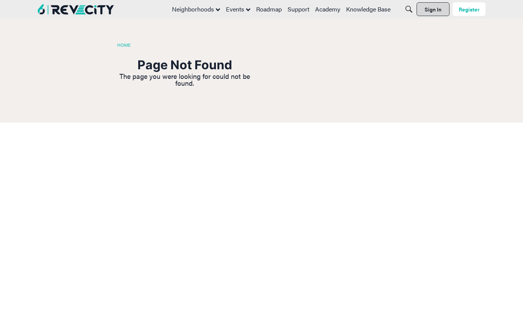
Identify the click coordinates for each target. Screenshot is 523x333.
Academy (327, 9)
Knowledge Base (368, 9)
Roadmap (269, 9)
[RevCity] (76, 9)
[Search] (409, 9)
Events (236, 9)
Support (298, 9)
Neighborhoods (194, 9)
